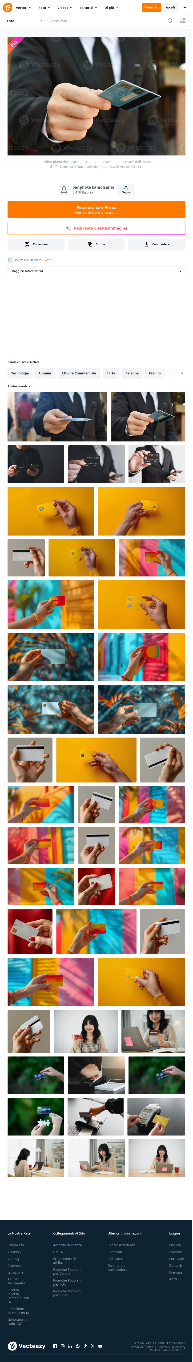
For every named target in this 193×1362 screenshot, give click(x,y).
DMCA (58, 1249)
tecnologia (20, 371)
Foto (42, 7)
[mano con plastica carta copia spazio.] (162, 929)
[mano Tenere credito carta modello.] (152, 555)
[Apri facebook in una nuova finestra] (55, 1344)
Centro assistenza (122, 1242)
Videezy (14, 1256)
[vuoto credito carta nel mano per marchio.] (141, 654)
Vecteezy (14, 1249)
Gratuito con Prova (96, 209)
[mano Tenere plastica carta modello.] (96, 757)
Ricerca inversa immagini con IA (18, 1293)
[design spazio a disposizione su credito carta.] (162, 757)
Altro (169, 1277)
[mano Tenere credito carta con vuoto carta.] (41, 843)
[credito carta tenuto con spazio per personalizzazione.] (96, 929)
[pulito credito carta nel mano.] (96, 802)
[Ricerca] (170, 21)
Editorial (86, 7)
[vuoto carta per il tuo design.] (141, 602)
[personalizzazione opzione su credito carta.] (152, 843)
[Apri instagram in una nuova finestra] (62, 1344)
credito (155, 371)
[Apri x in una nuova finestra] (93, 1344)
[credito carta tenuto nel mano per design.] (152, 884)
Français (172, 1270)
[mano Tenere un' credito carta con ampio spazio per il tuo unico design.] (81, 555)
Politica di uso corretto (162, 1347)
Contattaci (116, 1249)
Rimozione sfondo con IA (18, 1308)
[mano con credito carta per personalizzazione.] (30, 929)
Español (172, 1249)
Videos (62, 7)
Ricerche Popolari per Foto (67, 1280)
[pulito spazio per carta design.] (51, 707)
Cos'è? (47, 260)
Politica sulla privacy (168, 1344)
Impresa (14, 1263)
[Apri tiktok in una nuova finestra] (85, 1344)
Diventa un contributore (117, 1265)
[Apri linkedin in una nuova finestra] (70, 1344)
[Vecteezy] (7, 7)
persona (132, 371)
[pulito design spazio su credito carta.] (51, 602)
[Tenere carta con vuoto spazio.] (141, 508)
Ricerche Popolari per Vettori (67, 1269)
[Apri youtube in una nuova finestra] (100, 1344)
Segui (126, 192)
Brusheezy (16, 1242)
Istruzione (16, 1270)
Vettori (21, 7)
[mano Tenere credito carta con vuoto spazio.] (141, 707)
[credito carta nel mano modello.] (26, 555)
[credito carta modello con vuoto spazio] (51, 979)
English (171, 1242)
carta (110, 371)
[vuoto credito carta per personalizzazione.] (96, 843)
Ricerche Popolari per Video (67, 1291)
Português (174, 1256)
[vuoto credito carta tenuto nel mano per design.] (41, 884)
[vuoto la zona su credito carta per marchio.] (30, 757)
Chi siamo (115, 1256)
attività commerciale (78, 371)
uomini (45, 371)
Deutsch (172, 1263)
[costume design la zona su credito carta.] (51, 508)
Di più (109, 7)
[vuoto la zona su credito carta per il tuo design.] (51, 654)
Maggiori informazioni (27, 269)
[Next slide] (174, 371)
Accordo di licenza (67, 1242)
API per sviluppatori (17, 1279)
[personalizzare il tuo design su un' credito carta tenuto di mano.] (96, 884)
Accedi (170, 7)
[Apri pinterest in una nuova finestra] (78, 1344)
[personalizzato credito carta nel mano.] (41, 802)
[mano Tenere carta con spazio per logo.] (141, 979)
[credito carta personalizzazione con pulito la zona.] (152, 802)
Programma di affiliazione (64, 1258)
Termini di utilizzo (138, 1344)
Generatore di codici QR (18, 1319)
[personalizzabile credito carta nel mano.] (29, 1029)
